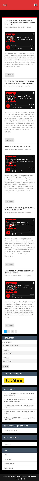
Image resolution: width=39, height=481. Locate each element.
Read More (9, 75)
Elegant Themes (15, 476)
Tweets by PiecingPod (11, 430)
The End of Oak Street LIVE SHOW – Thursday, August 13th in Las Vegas (18, 400)
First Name (5, 350)
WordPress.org (8, 468)
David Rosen (13, 27)
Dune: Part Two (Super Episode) (18, 147)
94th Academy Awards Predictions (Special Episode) (19, 272)
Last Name (5, 358)
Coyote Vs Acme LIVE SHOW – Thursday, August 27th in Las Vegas (19, 394)
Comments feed (9, 464)
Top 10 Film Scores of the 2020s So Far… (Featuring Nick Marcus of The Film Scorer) (20, 22)
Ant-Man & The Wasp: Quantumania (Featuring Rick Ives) (20, 209)
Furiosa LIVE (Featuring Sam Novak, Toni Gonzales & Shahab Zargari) (19, 82)
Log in (6, 455)
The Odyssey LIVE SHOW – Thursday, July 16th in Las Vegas (19, 406)
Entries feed (8, 459)
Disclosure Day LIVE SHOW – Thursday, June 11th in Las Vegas (19, 418)
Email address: (7, 342)
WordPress (32, 476)
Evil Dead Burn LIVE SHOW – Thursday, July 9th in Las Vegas (19, 412)
